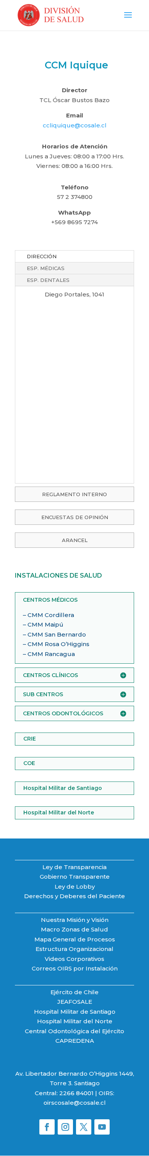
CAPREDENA (74, 1040)
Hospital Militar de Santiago (62, 788)
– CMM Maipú (43, 624)
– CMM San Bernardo (54, 634)
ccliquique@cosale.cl (75, 125)
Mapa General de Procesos (74, 939)
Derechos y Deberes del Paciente (74, 896)
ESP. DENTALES (48, 280)
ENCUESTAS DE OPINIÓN (74, 517)
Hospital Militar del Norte (58, 812)
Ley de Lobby (75, 886)
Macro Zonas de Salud (74, 929)
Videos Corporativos (74, 958)
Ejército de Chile (74, 992)
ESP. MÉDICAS (46, 268)
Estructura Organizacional (74, 948)
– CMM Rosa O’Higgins (56, 644)
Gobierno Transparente (75, 876)
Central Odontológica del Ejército (74, 1031)
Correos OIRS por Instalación (75, 968)
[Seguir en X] (83, 1127)
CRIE (29, 738)
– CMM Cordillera (48, 615)
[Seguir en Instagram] (65, 1127)
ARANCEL (74, 540)
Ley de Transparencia (74, 867)
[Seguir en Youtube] (102, 1127)
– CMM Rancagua (49, 654)
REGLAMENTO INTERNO (74, 494)
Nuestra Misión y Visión (75, 919)
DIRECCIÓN (42, 256)
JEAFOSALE (74, 1001)
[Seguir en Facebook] (47, 1127)
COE (29, 763)
